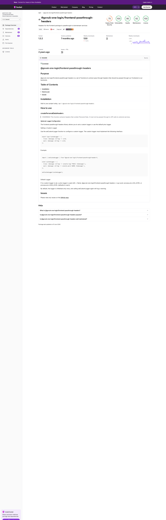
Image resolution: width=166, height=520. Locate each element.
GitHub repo (65, 197)
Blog (83, 7)
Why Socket (64, 7)
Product (54, 7)
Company (75, 7)
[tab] (43, 58)
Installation (45, 89)
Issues (44, 94)
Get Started (146, 7)
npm (39, 13)
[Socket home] (18, 7)
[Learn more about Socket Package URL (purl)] (63, 29)
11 (107, 38)
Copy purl (59, 29)
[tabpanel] (94, 130)
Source (146, 58)
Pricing (91, 7)
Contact (100, 7)
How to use (45, 92)
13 (62, 52)
